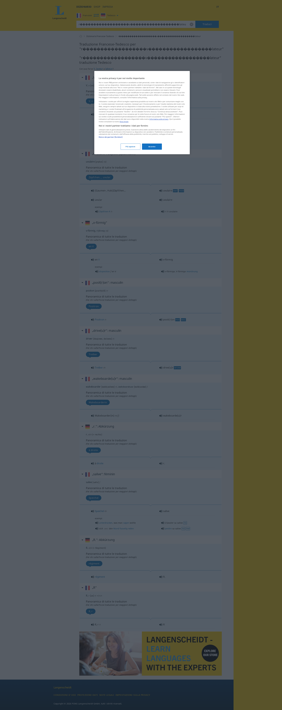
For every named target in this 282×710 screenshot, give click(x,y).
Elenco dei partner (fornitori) (110, 137)
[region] (142, 112)
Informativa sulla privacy (158, 119)
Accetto (152, 146)
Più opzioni (130, 146)
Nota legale (124, 121)
